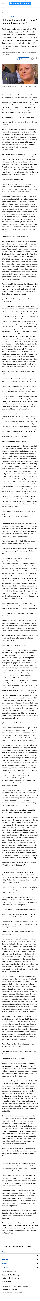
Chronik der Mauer (9, 1290)
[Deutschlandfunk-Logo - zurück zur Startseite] (20, 3)
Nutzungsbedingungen (11, 1278)
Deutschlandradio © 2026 (12, 1293)
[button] (3, 3)
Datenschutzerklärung (10, 1275)
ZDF (15, 1286)
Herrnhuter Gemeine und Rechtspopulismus (18, 129)
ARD (11, 1286)
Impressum (6, 1281)
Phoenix (21, 1286)
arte (27, 1286)
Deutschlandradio (9, 1272)
